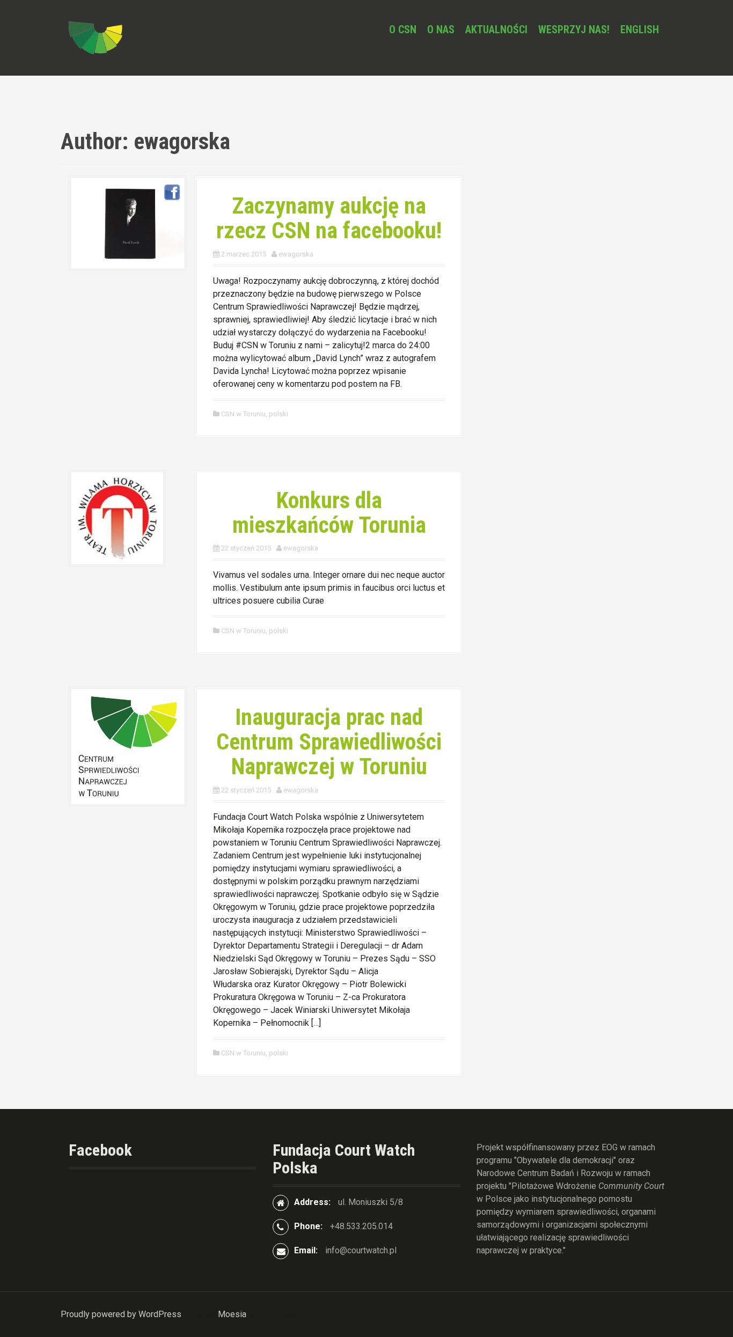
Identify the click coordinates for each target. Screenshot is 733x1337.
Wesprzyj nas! (574, 29)
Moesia (232, 1314)
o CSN (402, 29)
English (639, 29)
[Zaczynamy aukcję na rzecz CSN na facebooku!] (128, 222)
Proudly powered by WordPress (121, 1314)
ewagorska (295, 254)
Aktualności (496, 29)
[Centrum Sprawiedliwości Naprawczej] (95, 37)
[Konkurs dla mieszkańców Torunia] (117, 517)
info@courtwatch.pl (361, 1250)
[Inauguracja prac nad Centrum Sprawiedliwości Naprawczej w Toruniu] (128, 746)
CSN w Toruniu (243, 414)
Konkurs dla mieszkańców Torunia (329, 512)
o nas (441, 29)
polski (278, 414)
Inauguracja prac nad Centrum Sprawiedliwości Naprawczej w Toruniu (329, 742)
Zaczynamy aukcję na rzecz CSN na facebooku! (329, 218)
